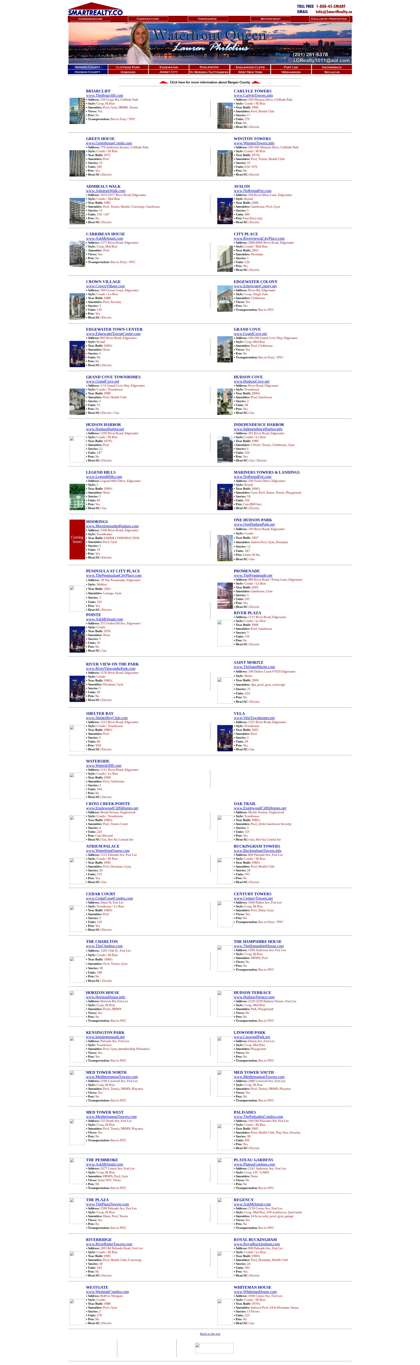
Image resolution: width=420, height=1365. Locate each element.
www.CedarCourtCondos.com (109, 898)
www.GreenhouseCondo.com (109, 143)
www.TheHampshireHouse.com (259, 946)
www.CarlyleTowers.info (253, 95)
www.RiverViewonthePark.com (110, 668)
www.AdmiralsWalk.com (105, 191)
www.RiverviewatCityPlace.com (259, 238)
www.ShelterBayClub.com (107, 718)
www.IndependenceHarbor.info (258, 429)
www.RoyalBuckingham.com (257, 1244)
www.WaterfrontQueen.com (108, 851)
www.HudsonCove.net (251, 381)
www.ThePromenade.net (253, 575)
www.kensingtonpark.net (105, 1037)
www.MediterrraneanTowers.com (112, 1077)
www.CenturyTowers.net (253, 898)
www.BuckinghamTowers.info (257, 851)
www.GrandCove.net (250, 334)
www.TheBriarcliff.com (104, 95)
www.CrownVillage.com (105, 286)
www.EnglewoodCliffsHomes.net (112, 808)
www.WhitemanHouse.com (255, 1292)
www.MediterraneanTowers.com (259, 1077)
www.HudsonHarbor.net (105, 429)
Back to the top (210, 1334)
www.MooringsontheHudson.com (112, 526)
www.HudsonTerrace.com (254, 997)
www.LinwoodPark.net (252, 1037)
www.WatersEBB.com (103, 765)
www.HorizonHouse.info (105, 997)
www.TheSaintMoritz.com (254, 667)
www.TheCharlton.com (104, 946)
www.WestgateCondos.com (107, 1292)
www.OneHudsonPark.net (254, 524)
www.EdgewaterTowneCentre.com (113, 334)
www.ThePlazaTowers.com (107, 1204)
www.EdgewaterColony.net (255, 286)
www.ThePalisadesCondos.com (258, 1117)
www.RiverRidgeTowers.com (109, 1244)
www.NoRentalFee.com (252, 191)
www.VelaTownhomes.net (254, 718)
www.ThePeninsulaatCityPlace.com (113, 575)
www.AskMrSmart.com (104, 238)
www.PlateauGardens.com (254, 1164)
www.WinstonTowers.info (254, 143)
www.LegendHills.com (104, 477)
